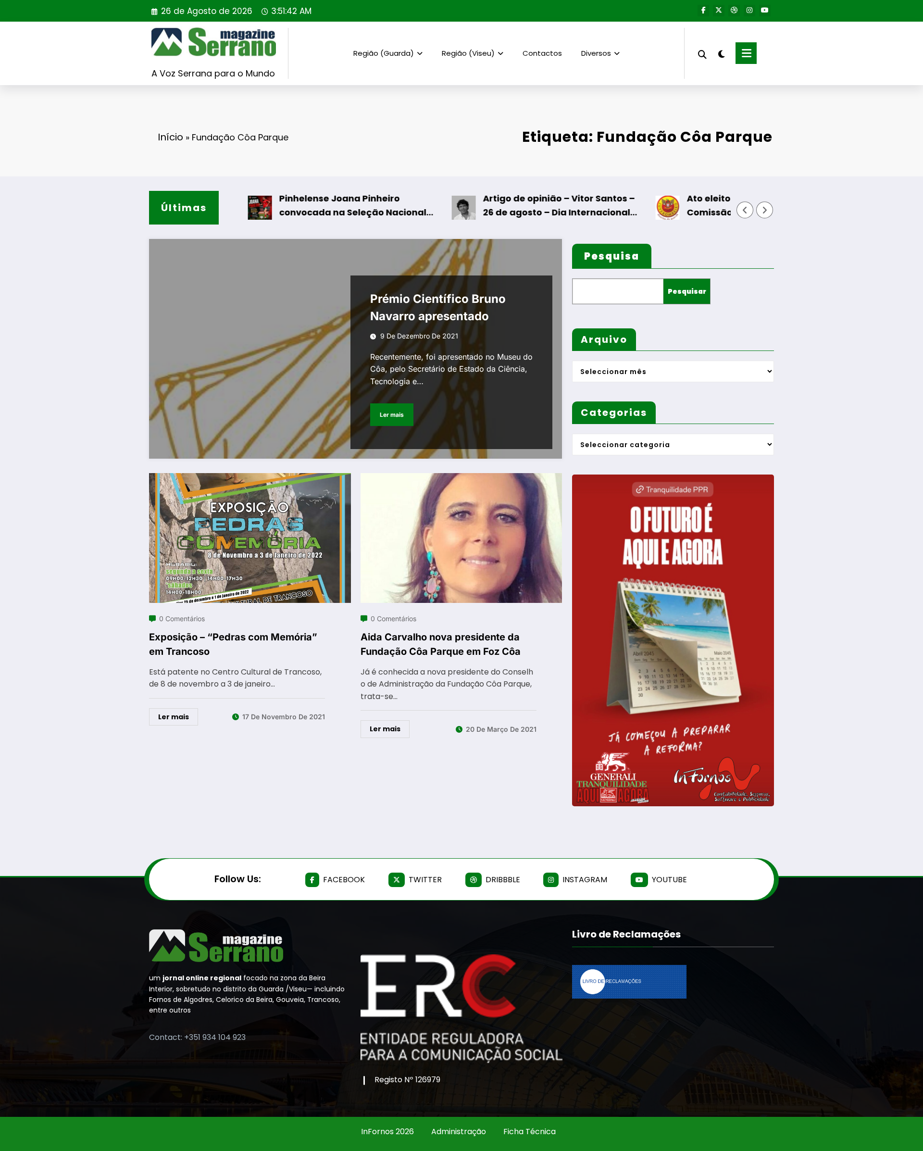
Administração (458, 1131)
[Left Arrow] (745, 210)
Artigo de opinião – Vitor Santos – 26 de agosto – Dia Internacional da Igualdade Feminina (529, 206)
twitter (425, 879)
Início (170, 137)
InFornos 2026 (387, 1131)
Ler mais (392, 414)
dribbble (503, 879)
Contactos (542, 53)
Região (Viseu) (468, 53)
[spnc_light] (721, 53)
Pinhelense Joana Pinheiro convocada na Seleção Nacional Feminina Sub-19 (322, 206)
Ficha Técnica (529, 1131)
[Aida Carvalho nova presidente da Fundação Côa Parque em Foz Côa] (461, 479)
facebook (344, 879)
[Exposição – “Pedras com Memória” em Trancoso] (250, 479)
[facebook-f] (703, 10)
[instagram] (749, 10)
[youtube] (765, 10)
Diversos (596, 53)
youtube (669, 879)
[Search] (702, 53)
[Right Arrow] (765, 210)
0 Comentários (182, 618)
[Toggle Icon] (746, 53)
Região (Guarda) (383, 53)
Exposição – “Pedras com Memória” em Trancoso (233, 644)
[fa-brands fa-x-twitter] (718, 10)
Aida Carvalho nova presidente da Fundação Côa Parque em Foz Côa (441, 644)
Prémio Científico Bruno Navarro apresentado (438, 307)
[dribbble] (734, 10)
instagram (584, 879)
